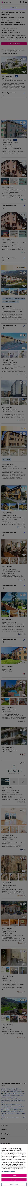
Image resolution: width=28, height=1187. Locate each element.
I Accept (14, 1175)
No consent (14, 1180)
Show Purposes (14, 1184)
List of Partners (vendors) (8, 1171)
